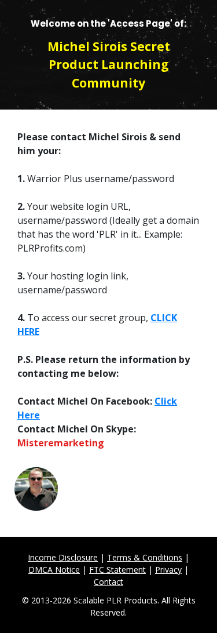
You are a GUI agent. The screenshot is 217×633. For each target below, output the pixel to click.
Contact (108, 581)
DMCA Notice (54, 569)
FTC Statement (117, 569)
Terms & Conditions (144, 557)
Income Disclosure (63, 557)
